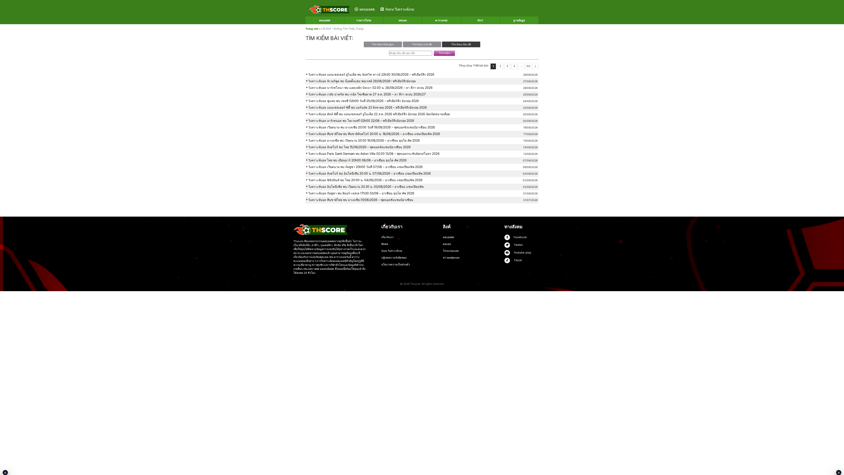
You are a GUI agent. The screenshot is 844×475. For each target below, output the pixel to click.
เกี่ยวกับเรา (387, 237)
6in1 (480, 20)
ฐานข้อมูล (519, 20)
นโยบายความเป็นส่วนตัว (395, 264)
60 (528, 66)
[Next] (535, 66)
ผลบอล (403, 20)
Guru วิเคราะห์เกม (391, 250)
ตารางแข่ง (441, 20)
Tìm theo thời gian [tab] (383, 44)
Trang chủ (312, 28)
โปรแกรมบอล (450, 250)
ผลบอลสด (324, 20)
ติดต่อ (384, 244)
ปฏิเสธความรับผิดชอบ (394, 257)
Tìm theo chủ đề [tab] (422, 44)
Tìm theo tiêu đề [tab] (461, 44)
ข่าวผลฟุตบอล (451, 257)
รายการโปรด (363, 20)
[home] (329, 9)
